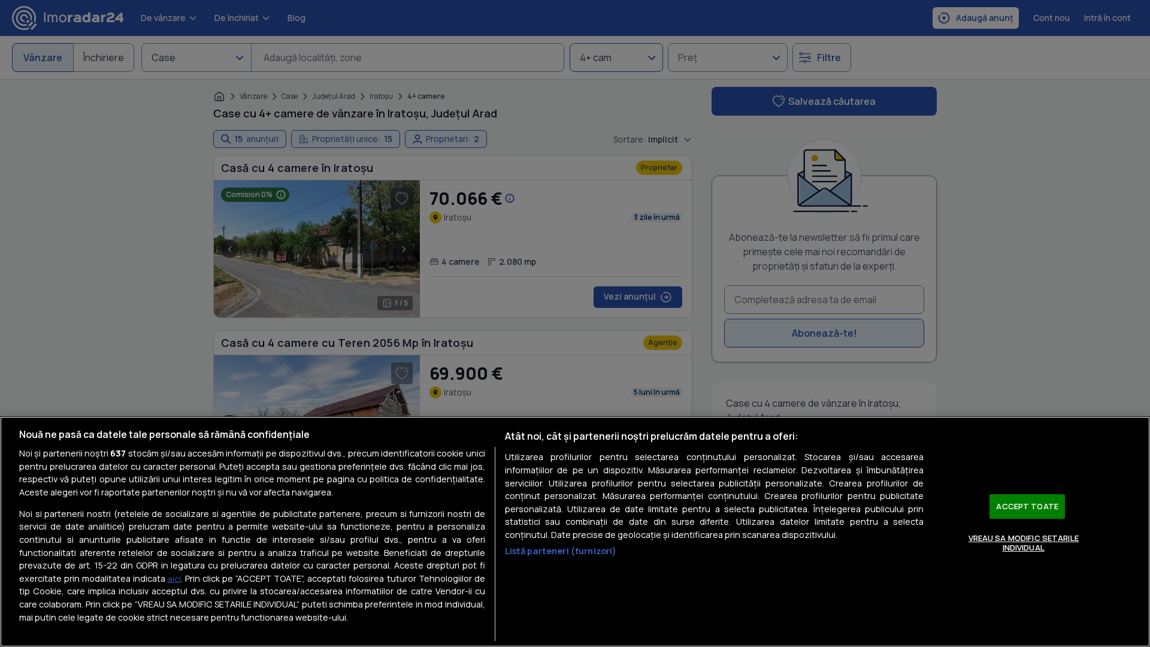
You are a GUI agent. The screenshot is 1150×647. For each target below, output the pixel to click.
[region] (575, 531)
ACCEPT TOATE (1027, 506)
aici (174, 578)
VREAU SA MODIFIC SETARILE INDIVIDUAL (1024, 543)
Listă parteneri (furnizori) (561, 551)
